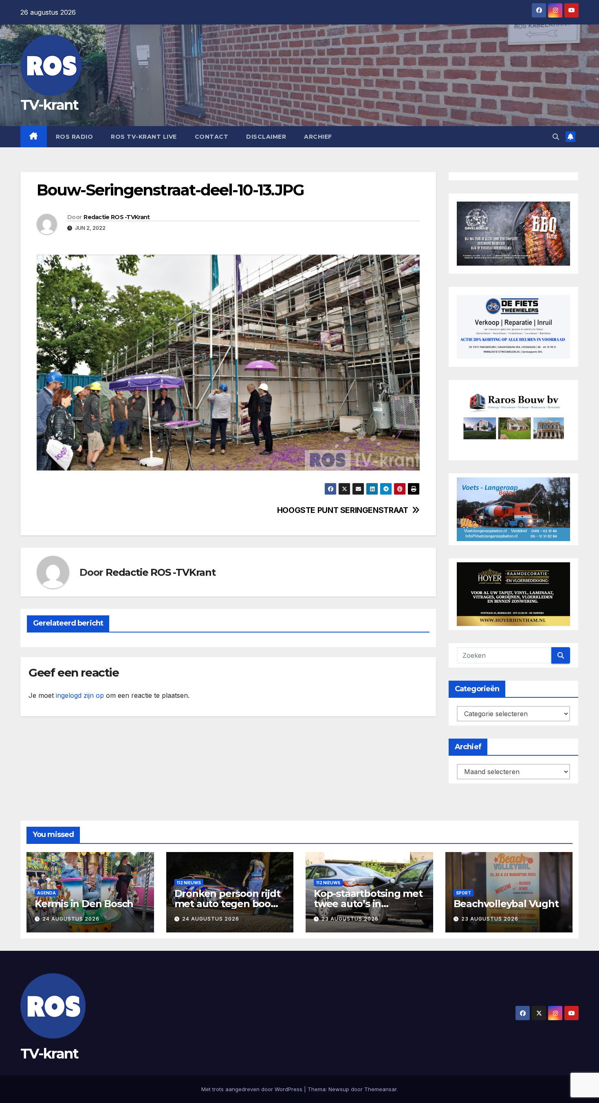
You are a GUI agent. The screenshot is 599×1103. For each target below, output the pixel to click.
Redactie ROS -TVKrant (117, 217)
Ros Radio (74, 136)
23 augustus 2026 (350, 919)
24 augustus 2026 (70, 919)
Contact (212, 136)
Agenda (46, 892)
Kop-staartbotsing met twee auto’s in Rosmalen (368, 904)
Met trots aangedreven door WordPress (252, 1089)
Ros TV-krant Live (144, 136)
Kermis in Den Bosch (84, 904)
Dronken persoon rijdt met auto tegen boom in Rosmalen (227, 904)
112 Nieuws (189, 882)
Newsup (338, 1089)
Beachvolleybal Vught (506, 904)
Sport (463, 892)
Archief (318, 136)
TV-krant (49, 104)
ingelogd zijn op (80, 695)
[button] (556, 137)
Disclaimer (266, 136)
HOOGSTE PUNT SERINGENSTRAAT (342, 510)
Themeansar (380, 1089)
